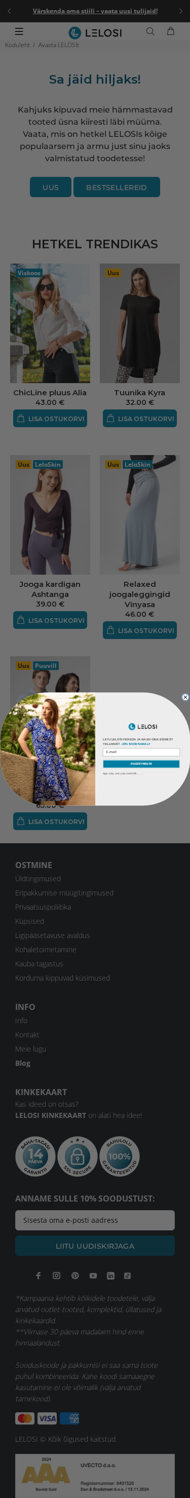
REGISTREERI (141, 763)
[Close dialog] (185, 697)
